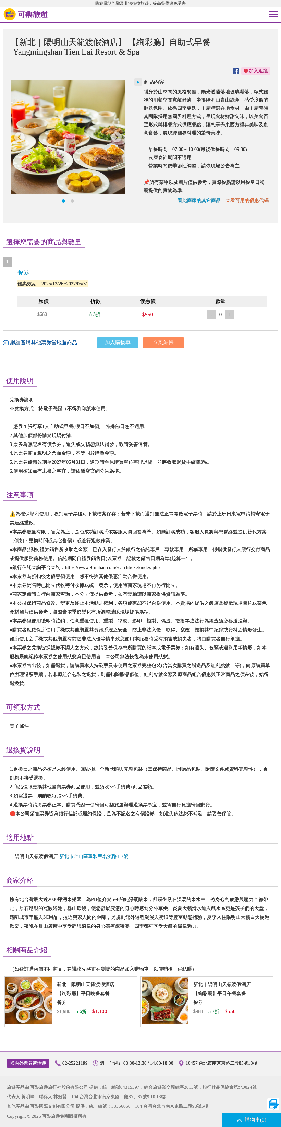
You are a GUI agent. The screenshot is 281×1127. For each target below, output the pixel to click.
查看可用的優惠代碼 (247, 200)
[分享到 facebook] (236, 71)
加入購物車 (118, 342)
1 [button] (63, 201)
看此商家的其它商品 (199, 200)
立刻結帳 (163, 342)
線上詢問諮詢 (273, 1104)
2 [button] (72, 201)
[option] (68, 137)
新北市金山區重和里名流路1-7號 (93, 856)
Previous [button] (19, 137)
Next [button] (116, 137)
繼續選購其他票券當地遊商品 (43, 342)
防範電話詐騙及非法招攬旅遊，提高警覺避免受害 (140, 3)
